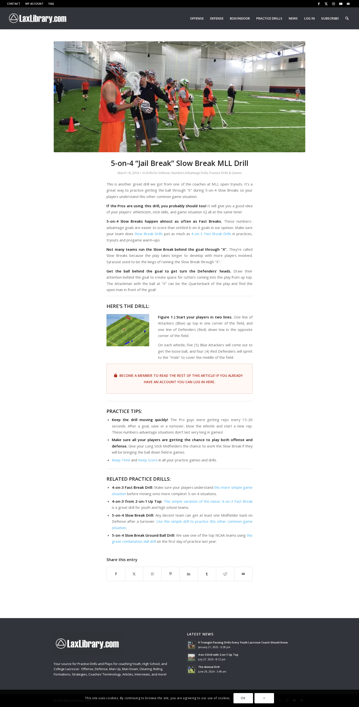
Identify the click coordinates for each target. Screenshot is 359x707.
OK (243, 698)
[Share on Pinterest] (171, 574)
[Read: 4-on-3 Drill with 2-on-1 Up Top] (191, 657)
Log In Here (203, 382)
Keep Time (121, 459)
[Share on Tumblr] (207, 574)
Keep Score (148, 459)
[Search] (347, 18)
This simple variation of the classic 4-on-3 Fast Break (208, 501)
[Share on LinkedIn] (189, 574)
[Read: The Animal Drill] (191, 669)
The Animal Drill (209, 667)
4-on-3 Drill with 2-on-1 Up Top (218, 654)
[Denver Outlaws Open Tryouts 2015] (179, 96)
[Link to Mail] (348, 3)
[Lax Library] (38, 18)
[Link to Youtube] (340, 3)
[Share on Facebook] (116, 574)
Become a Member (135, 375)
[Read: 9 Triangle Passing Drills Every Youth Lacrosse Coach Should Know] (191, 645)
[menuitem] (15, 3)
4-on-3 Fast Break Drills (211, 233)
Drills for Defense (158, 173)
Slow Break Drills (149, 233)
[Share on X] (134, 574)
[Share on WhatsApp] (152, 574)
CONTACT (13, 3)
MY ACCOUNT (34, 3)
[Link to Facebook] (318, 3)
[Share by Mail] (243, 574)
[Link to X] (326, 3)
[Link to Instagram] (333, 3)
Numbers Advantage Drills (189, 173)
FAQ (51, 3)
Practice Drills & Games (225, 173)
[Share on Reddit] (225, 574)
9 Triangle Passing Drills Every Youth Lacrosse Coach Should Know (243, 642)
